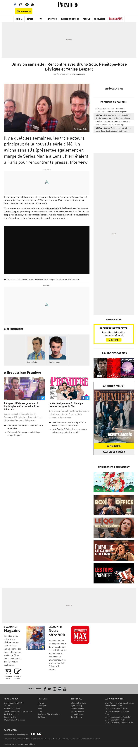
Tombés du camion (12, 708)
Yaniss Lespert (28, 279)
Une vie (7, 705)
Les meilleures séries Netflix (116, 708)
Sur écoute (42, 717)
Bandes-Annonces (70, 19)
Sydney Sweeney (77, 711)
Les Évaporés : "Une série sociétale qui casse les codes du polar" (111, 110)
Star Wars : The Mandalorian (49, 714)
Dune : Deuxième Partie (13, 703)
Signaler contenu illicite (26, 744)
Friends (41, 703)
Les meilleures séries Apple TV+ (118, 717)
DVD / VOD (52, 19)
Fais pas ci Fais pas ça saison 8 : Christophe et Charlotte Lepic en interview (21, 406)
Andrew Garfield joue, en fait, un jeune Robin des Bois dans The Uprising (113, 129)
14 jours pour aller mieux (14, 720)
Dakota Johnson (77, 708)
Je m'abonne (114, 446)
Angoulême (99, 19)
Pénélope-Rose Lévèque (45, 279)
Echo (40, 711)
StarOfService (60, 739)
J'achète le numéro (114, 451)
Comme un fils (10, 717)
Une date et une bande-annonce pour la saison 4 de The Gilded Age (113, 123)
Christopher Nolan (78, 703)
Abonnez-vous (24, 11)
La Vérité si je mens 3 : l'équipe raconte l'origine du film (66, 405)
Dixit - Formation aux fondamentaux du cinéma (83, 739)
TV (41, 19)
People (86, 19)
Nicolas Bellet (79, 74)
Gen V (40, 708)
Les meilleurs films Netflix (115, 720)
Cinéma (18, 19)
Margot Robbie (77, 714)
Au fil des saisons (11, 714)
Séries (30, 19)
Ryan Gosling (76, 705)
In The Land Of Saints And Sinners (18, 711)
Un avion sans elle (63, 279)
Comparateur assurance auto (14, 739)
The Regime (42, 705)
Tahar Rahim (76, 717)
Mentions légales (10, 744)
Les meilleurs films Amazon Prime (119, 722)
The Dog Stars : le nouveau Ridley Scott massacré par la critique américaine (113, 116)
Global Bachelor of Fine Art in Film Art (40, 739)
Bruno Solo (16, 279)
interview (75, 279)
